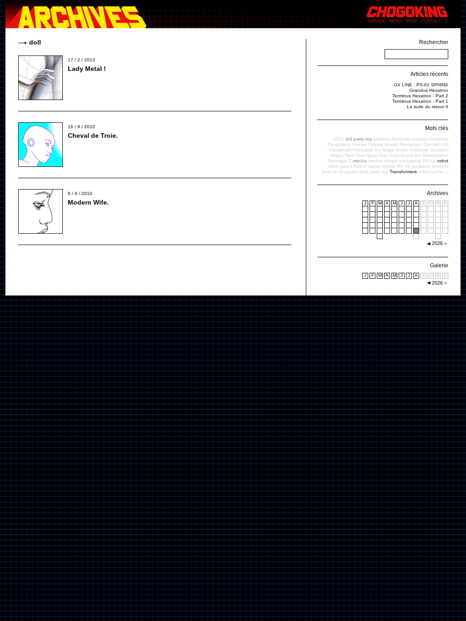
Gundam (439, 149)
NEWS (395, 21)
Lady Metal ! (87, 68)
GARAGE (376, 21)
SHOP (411, 21)
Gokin (402, 149)
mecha (360, 160)
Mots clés (436, 128)
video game (430, 171)
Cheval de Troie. (93, 135)
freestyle (364, 149)
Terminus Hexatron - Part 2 (420, 95)
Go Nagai (385, 149)
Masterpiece (435, 155)
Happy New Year (347, 155)
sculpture (421, 166)
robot (442, 160)
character (438, 138)
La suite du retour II (427, 106)
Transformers (403, 171)
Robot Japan (367, 166)
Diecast (432, 144)
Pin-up (429, 160)
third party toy (374, 171)
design (392, 144)
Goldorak (419, 149)
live (418, 155)
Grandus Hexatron (429, 90)
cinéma (359, 144)
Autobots (400, 138)
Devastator (411, 144)
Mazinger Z (339, 160)
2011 (339, 138)
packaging (410, 160)
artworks (381, 138)
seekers (440, 166)
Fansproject (341, 149)
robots (388, 166)
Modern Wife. (88, 202)
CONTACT (431, 21)
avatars (419, 138)
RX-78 (403, 166)
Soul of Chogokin (340, 171)
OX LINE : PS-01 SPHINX (421, 84)
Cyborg (375, 144)
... (446, 171)
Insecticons (401, 155)
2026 (437, 282)
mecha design (383, 160)
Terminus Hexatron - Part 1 (420, 101)
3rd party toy (358, 138)
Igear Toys (377, 155)
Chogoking (339, 144)
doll (444, 144)
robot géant (340, 166)
